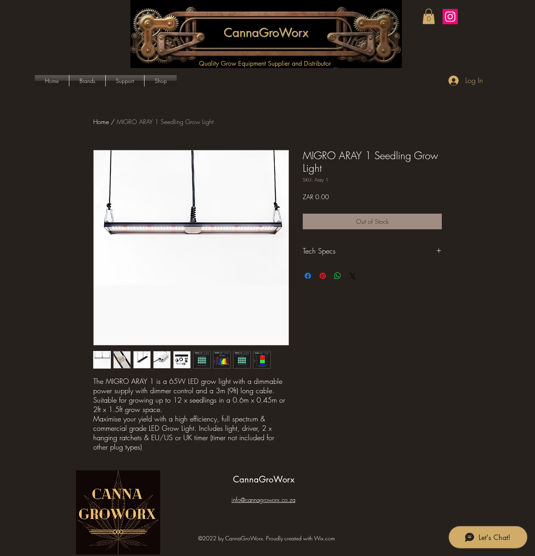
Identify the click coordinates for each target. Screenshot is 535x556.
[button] (428, 16)
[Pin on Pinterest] (322, 276)
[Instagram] (450, 16)
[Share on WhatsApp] (337, 276)
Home (101, 121)
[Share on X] (352, 276)
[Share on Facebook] (308, 276)
